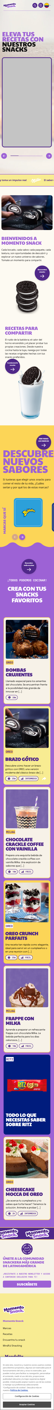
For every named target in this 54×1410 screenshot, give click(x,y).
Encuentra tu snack (14, 1340)
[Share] (44, 778)
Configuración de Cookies (27, 1396)
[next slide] (22, 537)
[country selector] (47, 5)
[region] (27, 1383)
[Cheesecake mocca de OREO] (27, 1159)
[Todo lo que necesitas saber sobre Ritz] (27, 1082)
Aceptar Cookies (27, 1404)
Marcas (7, 1328)
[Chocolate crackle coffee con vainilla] (27, 809)
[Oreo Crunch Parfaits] (27, 903)
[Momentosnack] (9, 5)
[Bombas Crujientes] (27, 640)
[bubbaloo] (28, 512)
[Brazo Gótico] (27, 729)
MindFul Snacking (12, 1346)
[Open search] (34, 5)
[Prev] (4, 156)
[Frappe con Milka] (27, 988)
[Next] (49, 156)
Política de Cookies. (19, 1390)
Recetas (7, 1334)
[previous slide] (15, 537)
